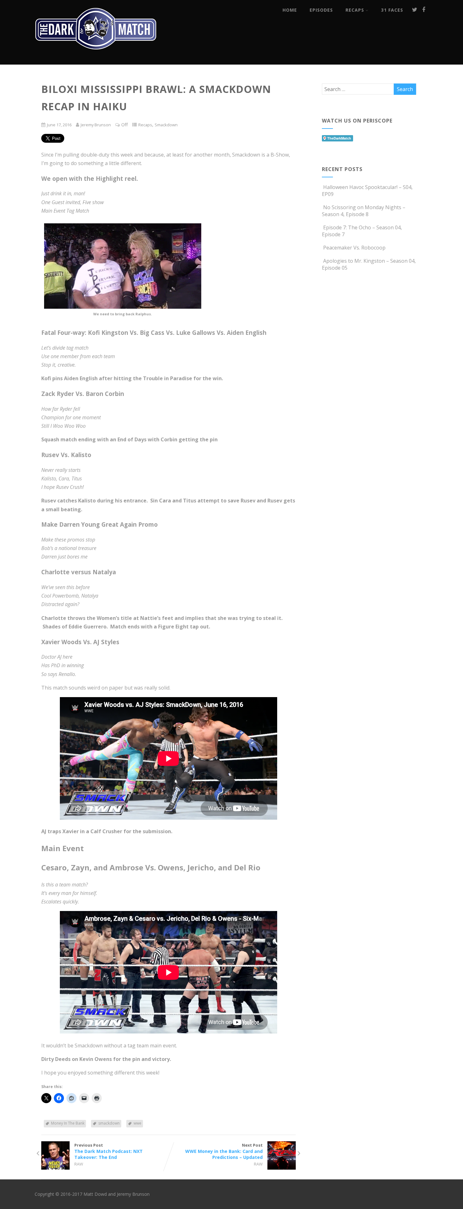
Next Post (224, 1151)
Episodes (321, 10)
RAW (78, 1164)
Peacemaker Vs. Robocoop (354, 247)
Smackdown (166, 125)
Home (290, 10)
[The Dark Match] (98, 57)
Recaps (355, 10)
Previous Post (108, 1151)
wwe (137, 1123)
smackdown (109, 1123)
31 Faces (392, 10)
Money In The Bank (67, 1123)
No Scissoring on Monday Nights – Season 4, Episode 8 (363, 211)
